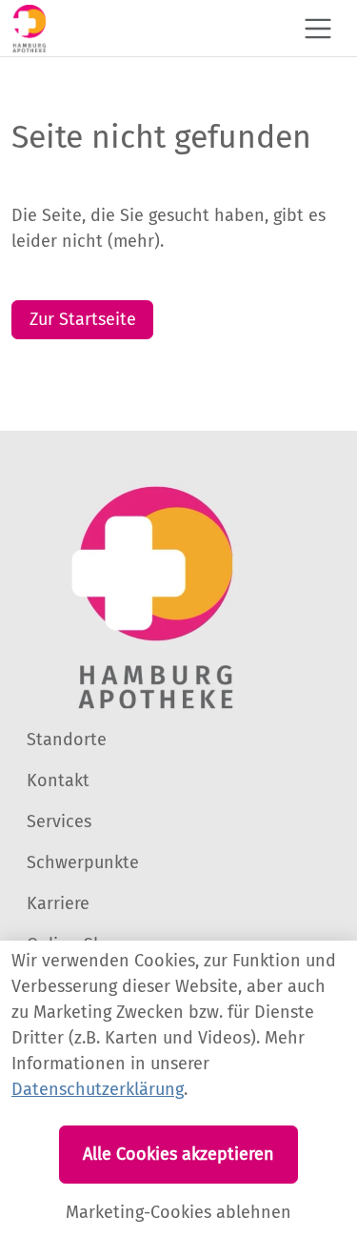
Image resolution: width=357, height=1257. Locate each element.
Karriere (58, 903)
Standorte (67, 739)
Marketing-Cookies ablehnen (178, 1212)
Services (59, 821)
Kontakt (58, 780)
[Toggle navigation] (318, 29)
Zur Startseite (83, 319)
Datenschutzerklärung (97, 1089)
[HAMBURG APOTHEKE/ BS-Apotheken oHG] (28, 28)
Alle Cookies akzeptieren (178, 1154)
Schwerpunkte (83, 862)
